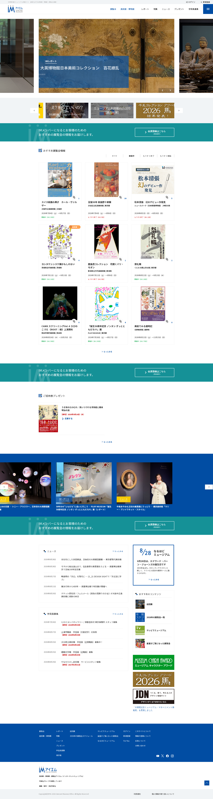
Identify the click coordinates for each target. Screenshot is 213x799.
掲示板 (58, 755)
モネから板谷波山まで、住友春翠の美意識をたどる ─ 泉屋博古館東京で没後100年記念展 (91, 568)
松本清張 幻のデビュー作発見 (150, 202)
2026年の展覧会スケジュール (81, 736)
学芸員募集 (193, 9)
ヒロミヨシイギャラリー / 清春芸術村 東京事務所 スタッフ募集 (89, 622)
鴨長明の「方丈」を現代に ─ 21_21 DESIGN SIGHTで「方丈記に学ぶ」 (91, 578)
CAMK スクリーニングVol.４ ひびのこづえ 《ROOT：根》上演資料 (60, 327)
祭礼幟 (137, 264)
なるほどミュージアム (106, 741)
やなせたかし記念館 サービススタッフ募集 (81, 661)
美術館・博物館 (127, 9)
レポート (145, 9)
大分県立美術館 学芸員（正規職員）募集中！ (82, 642)
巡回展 (149, 604)
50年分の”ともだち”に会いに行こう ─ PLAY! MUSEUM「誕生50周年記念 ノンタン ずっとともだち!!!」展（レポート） (76, 508)
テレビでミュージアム (156, 630)
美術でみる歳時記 (143, 326)
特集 (156, 9)
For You (126, 741)
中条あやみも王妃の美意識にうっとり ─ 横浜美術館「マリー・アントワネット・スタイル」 (135, 508)
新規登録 (126, 736)
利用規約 (137, 794)
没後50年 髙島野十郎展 (99, 202)
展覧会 (113, 9)
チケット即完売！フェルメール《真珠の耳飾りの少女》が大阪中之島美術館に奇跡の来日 (91, 595)
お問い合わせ (140, 745)
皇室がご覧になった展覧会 (158, 643)
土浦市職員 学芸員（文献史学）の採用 (79, 632)
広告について (140, 741)
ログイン (126, 731)
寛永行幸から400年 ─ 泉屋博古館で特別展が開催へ (84, 586)
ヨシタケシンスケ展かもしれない (58, 264)
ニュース (166, 9)
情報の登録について (143, 736)
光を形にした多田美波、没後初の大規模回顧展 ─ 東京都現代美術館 (91, 559)
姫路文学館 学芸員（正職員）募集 (77, 652)
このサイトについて (143, 731)
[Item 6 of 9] (106, 110)
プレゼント (179, 9)
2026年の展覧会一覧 (156, 617)
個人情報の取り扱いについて (163, 794)
